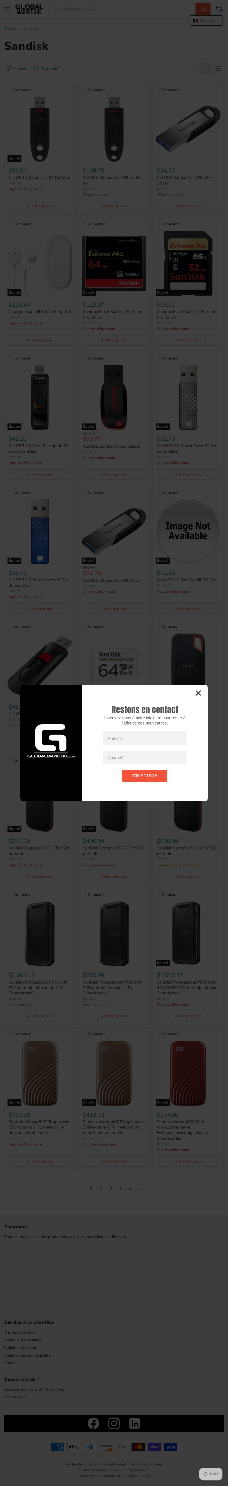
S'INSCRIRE (145, 775)
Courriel (116, 757)
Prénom (115, 738)
